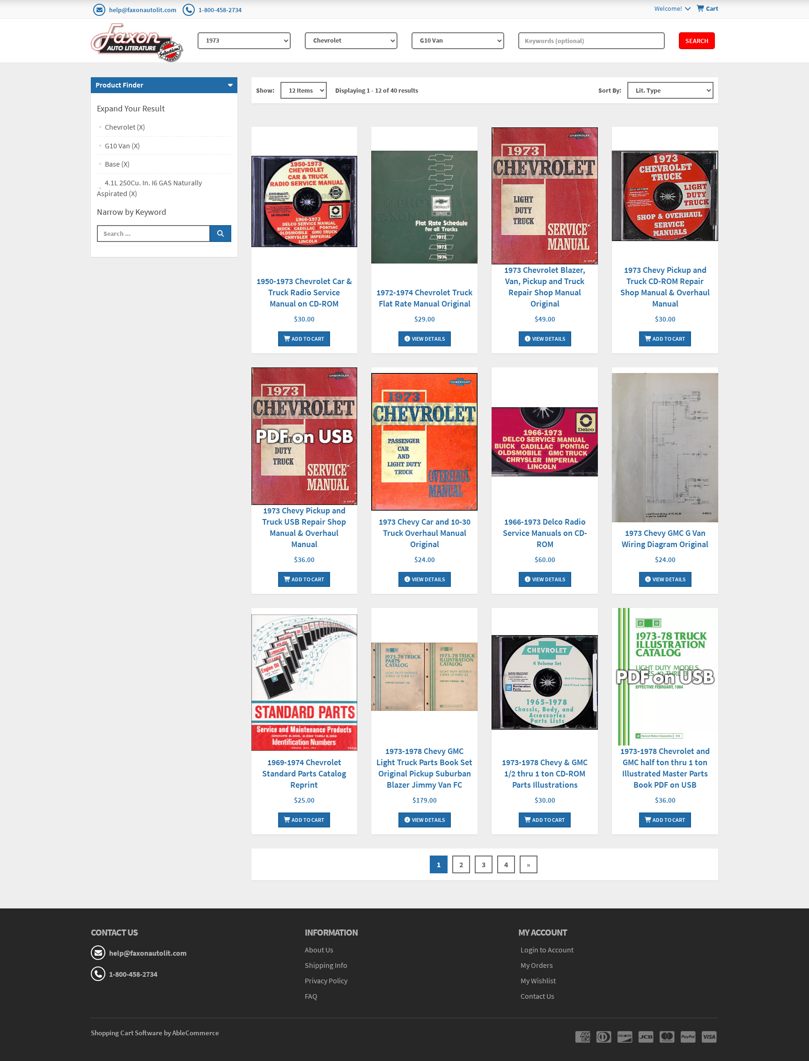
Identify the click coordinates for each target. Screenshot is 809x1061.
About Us (319, 949)
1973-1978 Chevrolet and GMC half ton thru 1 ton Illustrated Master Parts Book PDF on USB (665, 768)
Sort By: (609, 90)
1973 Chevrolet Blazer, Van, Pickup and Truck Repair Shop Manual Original (544, 286)
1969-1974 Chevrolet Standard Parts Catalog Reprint (304, 773)
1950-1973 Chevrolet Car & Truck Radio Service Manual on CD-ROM (304, 292)
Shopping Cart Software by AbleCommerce (155, 1032)
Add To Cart (307, 338)
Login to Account (547, 949)
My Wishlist (538, 980)
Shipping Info (326, 965)
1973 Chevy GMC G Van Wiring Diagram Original (665, 538)
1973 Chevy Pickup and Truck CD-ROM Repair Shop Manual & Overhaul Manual (665, 286)
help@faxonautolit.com (143, 10)
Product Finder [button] (119, 84)
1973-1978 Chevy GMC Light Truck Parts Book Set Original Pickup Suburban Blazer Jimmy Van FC (424, 768)
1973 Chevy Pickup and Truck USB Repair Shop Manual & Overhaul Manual (304, 527)
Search (696, 41)
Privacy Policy (326, 980)
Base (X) (117, 163)
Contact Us (537, 996)
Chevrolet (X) (125, 127)
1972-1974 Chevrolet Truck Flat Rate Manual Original (424, 298)
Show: (265, 90)
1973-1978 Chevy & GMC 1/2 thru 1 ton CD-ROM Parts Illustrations (545, 773)
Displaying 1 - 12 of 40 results (376, 90)
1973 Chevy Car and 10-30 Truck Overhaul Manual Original (425, 532)
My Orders (537, 965)
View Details (428, 338)
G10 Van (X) (122, 145)
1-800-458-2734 (220, 10)
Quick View (304, 202)
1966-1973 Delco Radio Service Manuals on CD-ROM (545, 532)
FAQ (311, 996)
